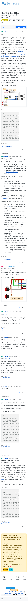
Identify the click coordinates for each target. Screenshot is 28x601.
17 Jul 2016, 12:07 (17, 458)
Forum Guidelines (19, 591)
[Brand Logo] (10, 3)
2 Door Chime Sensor (5, 144)
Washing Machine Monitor (6, 146)
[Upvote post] (19, 149)
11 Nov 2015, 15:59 (17, 356)
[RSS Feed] (2, 22)
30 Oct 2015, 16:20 (17, 31)
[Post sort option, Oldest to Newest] (3, 27)
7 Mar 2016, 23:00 (17, 399)
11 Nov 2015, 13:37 (17, 337)
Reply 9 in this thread (12, 172)
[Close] (25, 535)
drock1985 (5, 31)
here (2, 479)
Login (10, 569)
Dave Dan (5, 337)
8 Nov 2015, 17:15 (17, 156)
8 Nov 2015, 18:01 (10, 268)
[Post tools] (25, 149)
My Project (5, 20)
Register (5, 569)
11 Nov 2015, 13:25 (17, 311)
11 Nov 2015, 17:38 (17, 386)
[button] (2, 598)
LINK (18, 185)
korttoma (5, 266)
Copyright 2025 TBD (8, 591)
